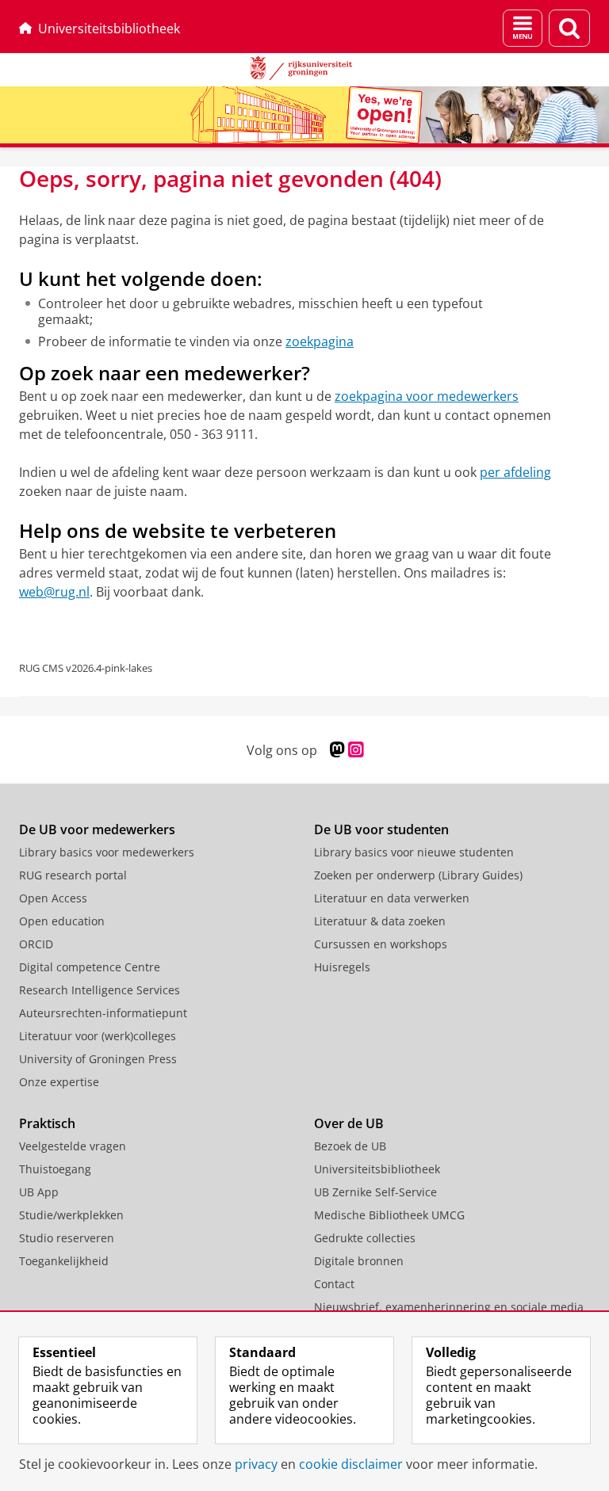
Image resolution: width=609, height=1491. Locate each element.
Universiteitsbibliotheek (109, 28)
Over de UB (349, 1123)
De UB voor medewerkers (97, 829)
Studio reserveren (66, 1237)
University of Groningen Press (98, 1058)
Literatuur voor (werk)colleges (97, 1035)
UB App (39, 1191)
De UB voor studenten (381, 829)
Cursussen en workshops (380, 943)
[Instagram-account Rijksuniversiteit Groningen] (355, 750)
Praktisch (47, 1123)
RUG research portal (73, 875)
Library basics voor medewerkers (106, 852)
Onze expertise (59, 1081)
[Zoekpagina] (569, 28)
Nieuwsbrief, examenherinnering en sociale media (449, 1306)
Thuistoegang (55, 1168)
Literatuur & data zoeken (380, 921)
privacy (256, 1464)
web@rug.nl (54, 592)
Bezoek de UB (350, 1146)
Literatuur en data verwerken (391, 898)
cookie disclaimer (351, 1464)
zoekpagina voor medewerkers (427, 396)
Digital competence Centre (89, 966)
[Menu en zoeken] (522, 28)
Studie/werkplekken (71, 1214)
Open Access (53, 898)
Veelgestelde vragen (72, 1146)
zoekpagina (319, 341)
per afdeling (515, 472)
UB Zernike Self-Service (375, 1191)
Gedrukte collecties (365, 1237)
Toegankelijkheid (64, 1260)
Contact (334, 1283)
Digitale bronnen (359, 1260)
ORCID (36, 943)
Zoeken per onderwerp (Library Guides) (418, 875)
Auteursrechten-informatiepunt (103, 1012)
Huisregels (342, 966)
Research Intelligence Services (99, 989)
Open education (62, 921)
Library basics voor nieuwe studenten (414, 852)
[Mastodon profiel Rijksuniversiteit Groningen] (337, 750)
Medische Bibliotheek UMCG (389, 1214)
